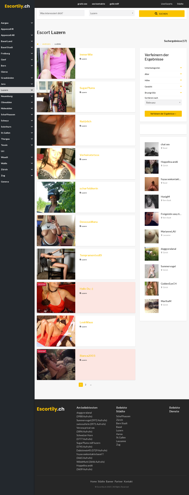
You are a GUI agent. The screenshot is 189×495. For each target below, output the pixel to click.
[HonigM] (152, 201)
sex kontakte (98, 3)
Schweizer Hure (85, 435)
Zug (118, 444)
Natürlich (85, 121)
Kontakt (128, 481)
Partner (119, 481)
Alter (147, 74)
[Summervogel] (152, 270)
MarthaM (166, 301)
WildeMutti (82, 461)
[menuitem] (167, 4)
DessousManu (89, 221)
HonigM (165, 196)
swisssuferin (83, 424)
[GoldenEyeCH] (152, 288)
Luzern (84, 59)
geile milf (114, 3)
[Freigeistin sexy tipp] (152, 218)
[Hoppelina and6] (152, 166)
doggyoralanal (168, 248)
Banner (109, 481)
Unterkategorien (152, 68)
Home (93, 481)
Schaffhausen (123, 416)
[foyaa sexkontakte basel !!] (152, 183)
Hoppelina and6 (169, 161)
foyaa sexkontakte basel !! (175, 179)
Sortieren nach (151, 98)
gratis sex (82, 3)
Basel (165, 148)
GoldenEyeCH (169, 283)
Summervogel (168, 266)
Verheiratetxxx (89, 155)
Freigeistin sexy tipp (171, 213)
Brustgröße (150, 92)
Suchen (163, 13)
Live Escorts (166, 3)
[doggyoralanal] (152, 253)
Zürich (165, 165)
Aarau (119, 434)
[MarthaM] (152, 305)
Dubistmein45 (84, 450)
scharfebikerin (89, 188)
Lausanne (166, 235)
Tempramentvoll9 (91, 255)
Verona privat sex (86, 427)
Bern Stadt (167, 200)
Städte (180, 3)
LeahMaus (86, 322)
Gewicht (148, 86)
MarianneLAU (168, 231)
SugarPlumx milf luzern (88, 442)
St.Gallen (121, 437)
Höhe (147, 80)
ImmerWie (86, 54)
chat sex (165, 144)
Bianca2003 (87, 355)
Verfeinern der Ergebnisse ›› (163, 113)
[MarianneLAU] (152, 236)
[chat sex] (152, 149)
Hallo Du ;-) (86, 288)
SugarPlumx (87, 88)
